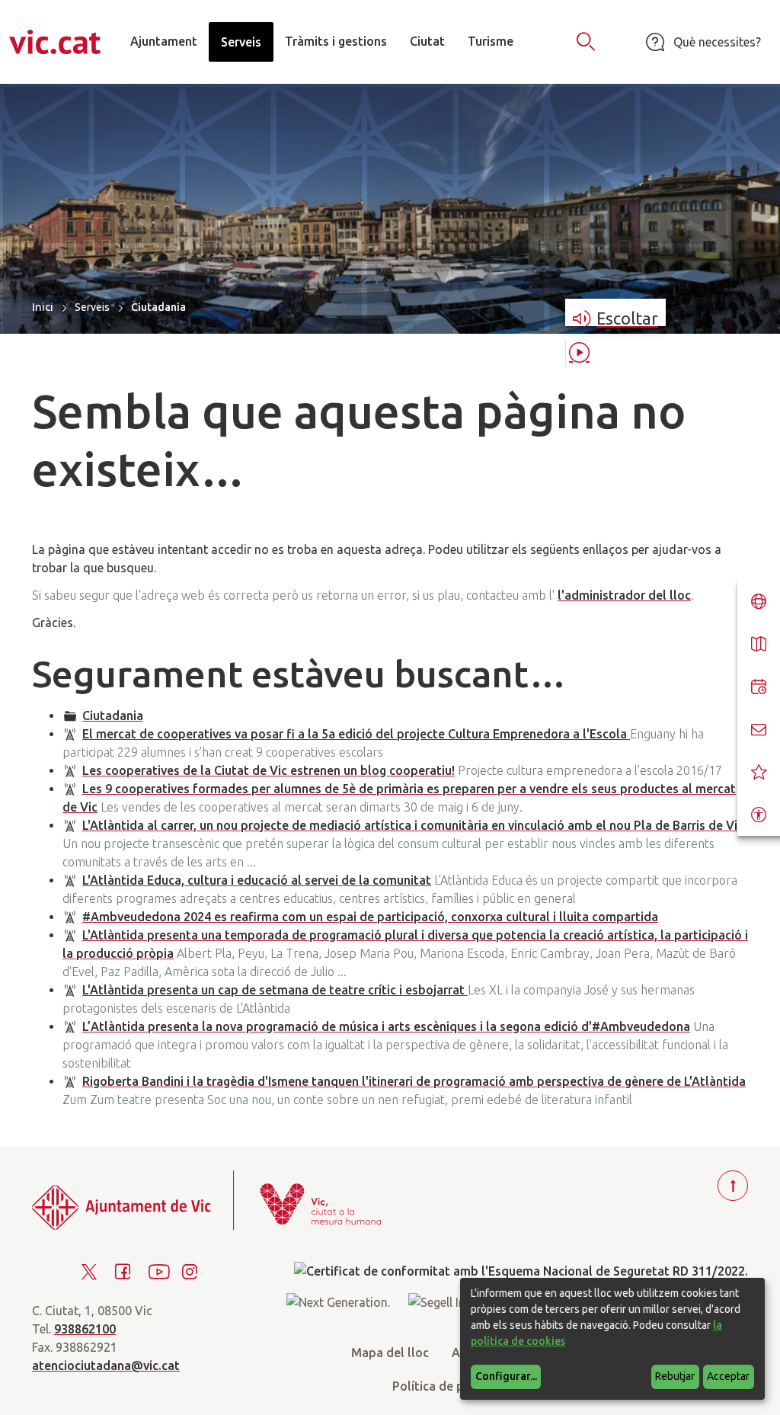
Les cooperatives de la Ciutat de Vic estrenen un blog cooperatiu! (268, 770)
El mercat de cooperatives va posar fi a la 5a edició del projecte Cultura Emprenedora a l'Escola (356, 734)
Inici (42, 306)
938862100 (85, 1329)
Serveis (92, 307)
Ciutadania (112, 715)
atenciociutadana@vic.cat (106, 1365)
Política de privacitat (451, 1386)
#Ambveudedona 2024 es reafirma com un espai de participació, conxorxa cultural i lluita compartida (370, 917)
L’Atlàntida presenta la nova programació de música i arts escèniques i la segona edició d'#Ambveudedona (386, 1026)
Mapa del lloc (390, 1352)
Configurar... (506, 1376)
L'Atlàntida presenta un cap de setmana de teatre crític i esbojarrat (275, 990)
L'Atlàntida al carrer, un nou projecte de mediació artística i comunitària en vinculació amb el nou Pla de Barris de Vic (412, 825)
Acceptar (728, 1376)
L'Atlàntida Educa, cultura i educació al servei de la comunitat (256, 880)
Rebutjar (675, 1376)
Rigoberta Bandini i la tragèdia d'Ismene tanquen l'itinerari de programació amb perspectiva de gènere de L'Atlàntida (414, 1081)
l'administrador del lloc (624, 595)
